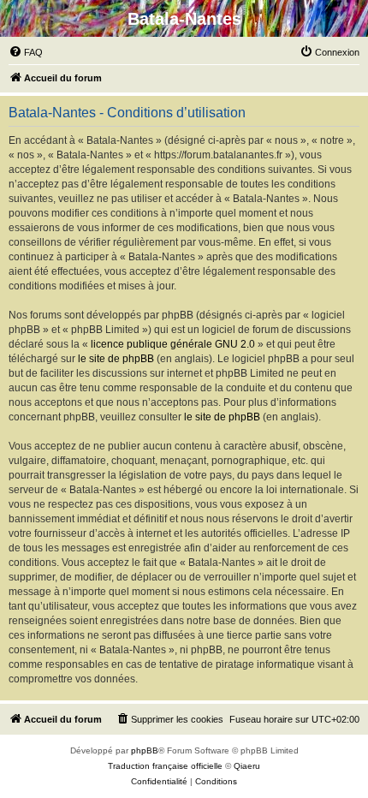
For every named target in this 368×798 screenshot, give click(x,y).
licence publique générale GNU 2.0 (173, 344)
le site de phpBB (116, 359)
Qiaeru (247, 766)
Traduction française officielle (165, 766)
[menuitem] (26, 52)
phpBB (144, 750)
